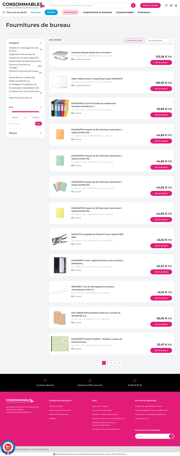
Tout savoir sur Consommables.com (150, 414)
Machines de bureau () (20, 98)
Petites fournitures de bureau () (25, 72)
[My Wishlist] (166, 5)
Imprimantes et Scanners (97, 12)
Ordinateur (144, 12)
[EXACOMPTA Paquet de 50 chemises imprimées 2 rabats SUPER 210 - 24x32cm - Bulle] (60, 134)
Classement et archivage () (23, 58)
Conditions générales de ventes (148, 406)
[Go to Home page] (23, 5)
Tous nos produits (16, 12)
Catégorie (14, 43)
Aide (94, 400)
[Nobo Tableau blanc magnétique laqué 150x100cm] (60, 82)
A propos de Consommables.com (106, 429)
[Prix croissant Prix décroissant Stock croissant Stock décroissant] (160, 40)
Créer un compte (150, 5)
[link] (100, 363)
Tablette (52, 418)
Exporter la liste (135, 40)
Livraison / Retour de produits (105, 414)
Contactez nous (142, 418)
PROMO (51, 12)
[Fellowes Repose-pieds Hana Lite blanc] (60, 56)
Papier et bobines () (19, 81)
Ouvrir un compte (100, 406)
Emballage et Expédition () (22, 84)
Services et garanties (145, 400)
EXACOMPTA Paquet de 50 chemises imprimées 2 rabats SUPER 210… (96, 131)
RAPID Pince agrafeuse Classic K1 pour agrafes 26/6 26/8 (97, 235)
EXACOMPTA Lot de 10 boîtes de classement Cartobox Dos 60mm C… (93, 105)
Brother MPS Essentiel (58, 414)
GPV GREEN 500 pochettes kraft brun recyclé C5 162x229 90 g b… (95, 314)
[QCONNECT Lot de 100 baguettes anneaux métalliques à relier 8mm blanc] (60, 292)
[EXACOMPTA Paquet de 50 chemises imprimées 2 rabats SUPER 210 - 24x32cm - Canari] (60, 213)
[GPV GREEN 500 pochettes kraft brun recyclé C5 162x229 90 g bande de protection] (60, 318)
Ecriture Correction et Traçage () (25, 66)
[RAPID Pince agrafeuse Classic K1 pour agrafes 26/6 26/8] (60, 239)
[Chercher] (133, 5)
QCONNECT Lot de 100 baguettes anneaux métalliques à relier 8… (92, 288)
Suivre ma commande (101, 410)
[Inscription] (171, 436)
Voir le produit (161, 62)
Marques (36, 12)
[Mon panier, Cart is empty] (176, 5)
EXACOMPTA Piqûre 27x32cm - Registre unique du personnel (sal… (96, 340)
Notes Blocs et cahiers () (22, 77)
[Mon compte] (171, 5)
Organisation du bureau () (22, 54)
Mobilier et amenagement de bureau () (25, 49)
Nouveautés (70, 12)
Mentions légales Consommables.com (151, 410)
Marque (13, 133)
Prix (11, 107)
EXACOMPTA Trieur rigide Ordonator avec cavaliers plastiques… (97, 262)
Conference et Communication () (25, 92)
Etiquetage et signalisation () (24, 88)
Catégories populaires (60, 400)
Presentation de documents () (25, 61)
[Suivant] (123, 363)
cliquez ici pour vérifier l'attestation (112, 454)
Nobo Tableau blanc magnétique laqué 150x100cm (97, 79)
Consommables (125, 12)
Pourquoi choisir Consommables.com (108, 418)
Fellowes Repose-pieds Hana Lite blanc (91, 52)
